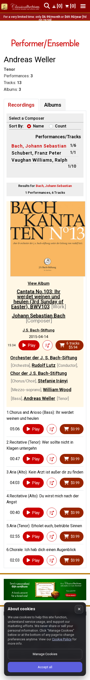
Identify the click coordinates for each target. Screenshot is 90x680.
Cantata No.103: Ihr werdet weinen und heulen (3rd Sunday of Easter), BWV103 (37, 299)
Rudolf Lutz (44, 365)
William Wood (57, 389)
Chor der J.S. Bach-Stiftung (38, 373)
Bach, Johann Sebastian (39, 146)
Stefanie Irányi (53, 380)
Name (38, 126)
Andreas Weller (39, 398)
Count (60, 126)
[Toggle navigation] (83, 6)
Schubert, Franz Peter (37, 153)
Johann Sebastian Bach (38, 316)
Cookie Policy (62, 639)
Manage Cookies (45, 654)
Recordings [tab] (21, 105)
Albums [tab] (52, 105)
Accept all (45, 667)
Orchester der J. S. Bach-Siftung (43, 357)
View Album (39, 283)
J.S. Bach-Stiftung (38, 330)
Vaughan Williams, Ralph (40, 160)
